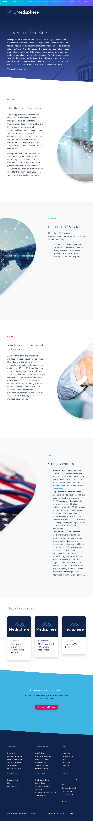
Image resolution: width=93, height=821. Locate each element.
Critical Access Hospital (43, 756)
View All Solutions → (16, 69)
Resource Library (13, 780)
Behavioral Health (41, 762)
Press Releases (67, 756)
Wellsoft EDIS (12, 765)
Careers (64, 759)
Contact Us (66, 765)
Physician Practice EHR (15, 759)
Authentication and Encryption (45, 792)
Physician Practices (41, 765)
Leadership (66, 753)
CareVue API (39, 789)
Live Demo (65, 780)
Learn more (58, 488)
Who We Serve (40, 753)
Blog (9, 783)
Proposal (74, 780)
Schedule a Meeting (46, 707)
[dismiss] (90, 3)
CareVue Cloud (40, 783)
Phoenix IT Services (14, 768)
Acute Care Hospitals (42, 759)
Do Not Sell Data (66, 813)
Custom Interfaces (41, 795)
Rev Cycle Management (15, 756)
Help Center (66, 762)
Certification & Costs (42, 780)
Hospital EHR (12, 753)
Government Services (42, 768)
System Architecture (42, 786)
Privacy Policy (53, 813)
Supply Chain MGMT (14, 762)
